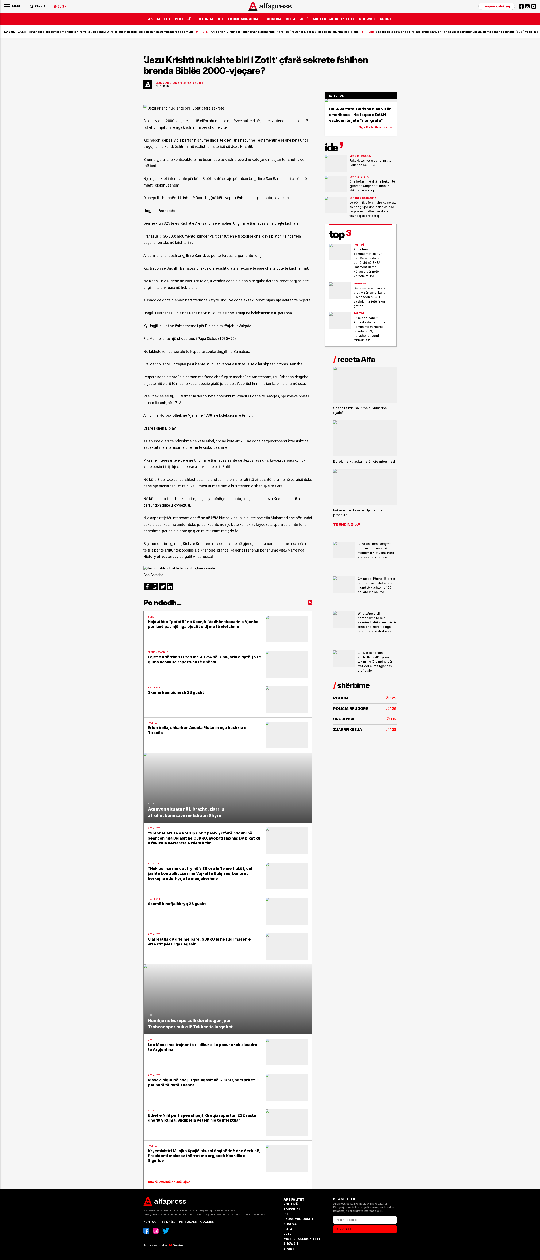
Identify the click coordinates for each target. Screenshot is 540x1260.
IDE (221, 19)
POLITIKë (183, 19)
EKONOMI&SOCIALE (245, 19)
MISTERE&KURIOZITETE (334, 19)
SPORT (386, 19)
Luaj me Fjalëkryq (496, 6)
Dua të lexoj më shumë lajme (169, 1182)
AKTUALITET (159, 19)
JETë (304, 19)
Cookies (207, 1221)
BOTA (291, 19)
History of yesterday (160, 556)
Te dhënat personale (179, 1221)
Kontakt (150, 1221)
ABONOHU (344, 1229)
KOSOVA (274, 19)
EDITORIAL (204, 19)
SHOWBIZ (367, 19)
